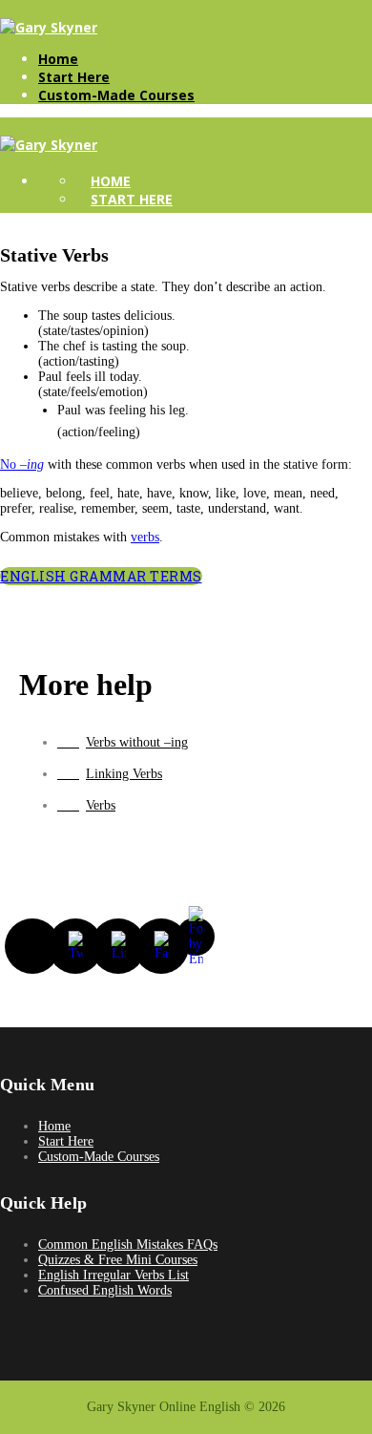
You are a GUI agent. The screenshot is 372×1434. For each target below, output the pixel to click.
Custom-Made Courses (116, 95)
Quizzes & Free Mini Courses (117, 1260)
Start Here (74, 77)
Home (58, 59)
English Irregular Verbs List (113, 1275)
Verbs (100, 805)
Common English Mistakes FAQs (127, 1244)
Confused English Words (105, 1290)
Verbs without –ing (137, 742)
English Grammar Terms (101, 576)
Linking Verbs (124, 774)
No (22, 464)
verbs (145, 537)
